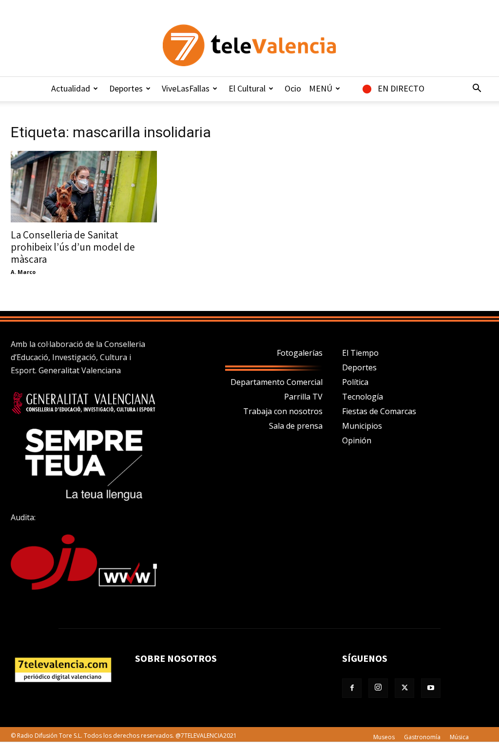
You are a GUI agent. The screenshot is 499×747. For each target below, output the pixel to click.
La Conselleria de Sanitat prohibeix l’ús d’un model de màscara (73, 247)
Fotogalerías (300, 352)
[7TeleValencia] (249, 45)
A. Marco (23, 271)
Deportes (126, 88)
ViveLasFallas (186, 88)
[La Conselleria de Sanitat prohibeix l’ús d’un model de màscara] (84, 186)
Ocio (293, 88)
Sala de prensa (296, 425)
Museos (384, 737)
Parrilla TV (303, 396)
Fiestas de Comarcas (379, 411)
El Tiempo (360, 352)
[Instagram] (378, 688)
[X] (404, 688)
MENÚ (320, 88)
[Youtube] (431, 688)
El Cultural (247, 88)
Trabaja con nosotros (283, 411)
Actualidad (70, 88)
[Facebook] (352, 688)
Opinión (356, 440)
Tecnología (362, 396)
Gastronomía (422, 737)
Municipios (362, 425)
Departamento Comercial (276, 382)
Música (459, 737)
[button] (476, 89)
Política (355, 382)
